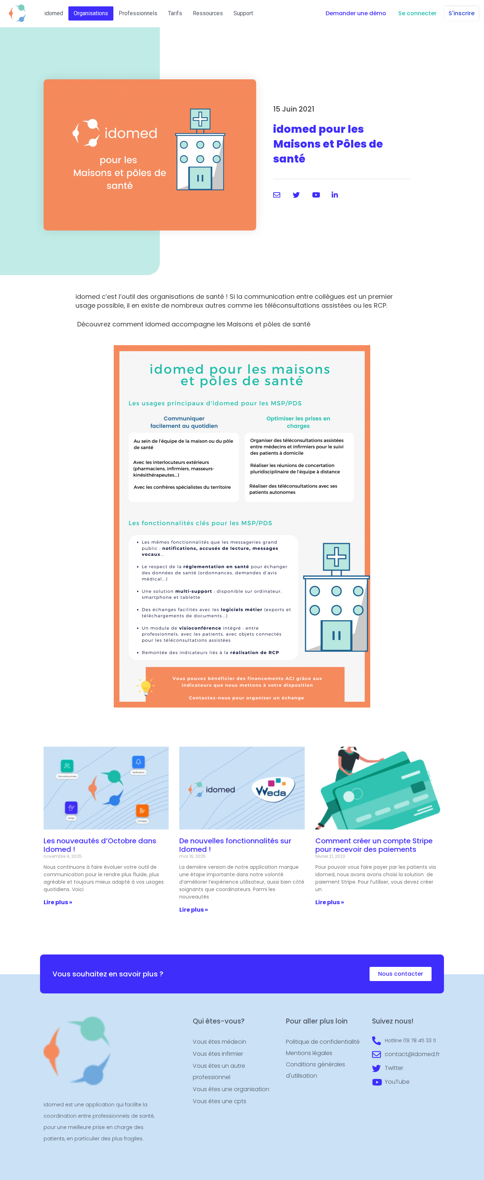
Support (243, 13)
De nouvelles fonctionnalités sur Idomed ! (235, 845)
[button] (355, 13)
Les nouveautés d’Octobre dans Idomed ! (100, 845)
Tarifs (175, 13)
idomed (53, 13)
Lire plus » (58, 902)
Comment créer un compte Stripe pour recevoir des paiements (374, 845)
